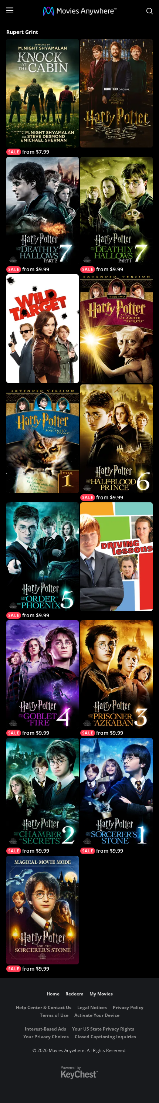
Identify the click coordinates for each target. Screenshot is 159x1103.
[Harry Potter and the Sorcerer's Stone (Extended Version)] (42, 438)
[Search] (149, 11)
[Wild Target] (42, 328)
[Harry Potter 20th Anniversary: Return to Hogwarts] (116, 93)
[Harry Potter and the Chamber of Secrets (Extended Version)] (116, 328)
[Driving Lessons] (116, 556)
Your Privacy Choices (46, 1037)
